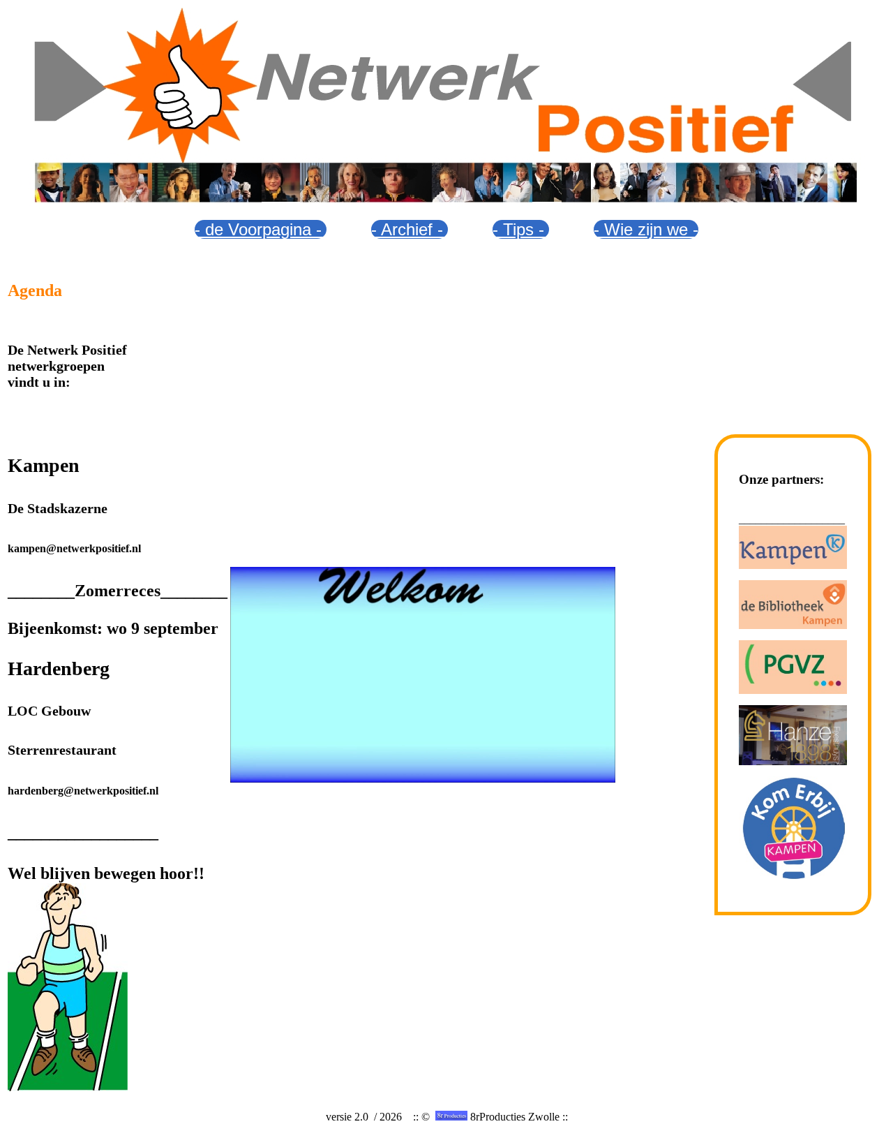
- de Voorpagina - (261, 229)
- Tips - (521, 229)
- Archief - (409, 229)
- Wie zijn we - (646, 229)
